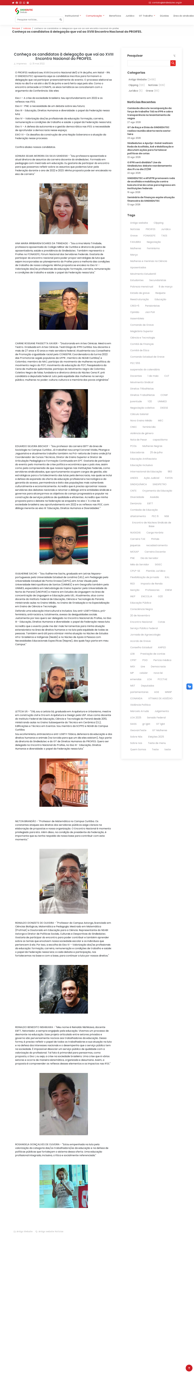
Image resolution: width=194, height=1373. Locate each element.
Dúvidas (164, 15)
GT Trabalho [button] (146, 15)
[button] (173, 63)
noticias (27, 28)
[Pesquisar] (60, 19)
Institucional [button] (72, 15)
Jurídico (130, 15)
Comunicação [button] (94, 15)
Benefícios (115, 15)
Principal (16, 28)
